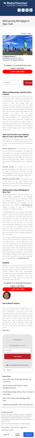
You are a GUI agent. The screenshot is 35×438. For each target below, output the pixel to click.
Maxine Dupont (10, 56)
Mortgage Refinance (17, 60)
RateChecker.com (24, 258)
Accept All (28, 434)
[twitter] (23, 10)
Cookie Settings (17, 434)
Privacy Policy (5, 427)
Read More (6, 330)
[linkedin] (30, 10)
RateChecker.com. (27, 205)
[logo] (15, 2)
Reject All (6, 434)
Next (29, 33)
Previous (24, 33)
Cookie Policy (23, 427)
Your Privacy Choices (7, 430)
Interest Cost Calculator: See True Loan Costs (18, 404)
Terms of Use (14, 427)
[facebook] (19, 10)
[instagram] (27, 10)
